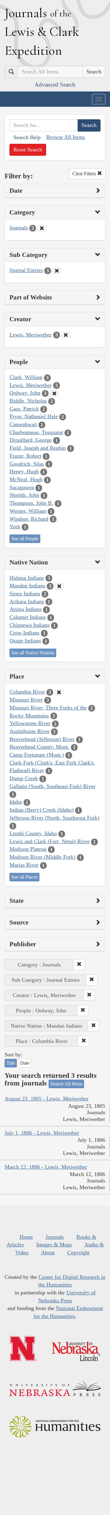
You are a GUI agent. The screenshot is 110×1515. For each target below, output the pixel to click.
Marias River (23, 865)
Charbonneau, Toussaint (36, 432)
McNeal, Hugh (25, 479)
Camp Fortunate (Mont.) (36, 755)
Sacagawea (21, 487)
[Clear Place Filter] (59, 692)
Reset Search (27, 150)
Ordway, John (24, 393)
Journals (18, 228)
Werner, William (27, 511)
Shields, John (24, 495)
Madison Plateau (27, 849)
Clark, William (25, 377)
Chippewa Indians (29, 625)
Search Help (27, 137)
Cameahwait (23, 424)
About (48, 1252)
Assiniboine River (29, 731)
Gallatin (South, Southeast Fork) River (52, 786)
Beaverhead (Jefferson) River (42, 739)
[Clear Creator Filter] (65, 335)
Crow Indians (24, 633)
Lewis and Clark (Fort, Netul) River (49, 841)
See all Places (24, 877)
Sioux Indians (24, 593)
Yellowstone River (29, 723)
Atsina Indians (25, 609)
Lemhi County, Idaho (33, 833)
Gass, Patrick (24, 409)
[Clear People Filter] (54, 393)
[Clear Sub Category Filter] (57, 271)
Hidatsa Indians (26, 578)
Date (24, 1063)
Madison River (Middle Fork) (42, 857)
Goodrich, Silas (26, 464)
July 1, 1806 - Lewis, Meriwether (42, 1133)
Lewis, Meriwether (30, 335)
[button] (79, 964)
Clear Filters (84, 173)
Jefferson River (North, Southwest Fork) (54, 818)
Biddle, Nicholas (28, 401)
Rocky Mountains (29, 716)
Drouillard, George (30, 440)
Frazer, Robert (25, 456)
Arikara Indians (26, 601)
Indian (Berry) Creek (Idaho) (41, 810)
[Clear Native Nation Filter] (59, 586)
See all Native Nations (32, 652)
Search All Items (66, 1083)
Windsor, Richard (28, 519)
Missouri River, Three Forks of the (48, 708)
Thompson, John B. (31, 503)
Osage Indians (25, 641)
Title (10, 1063)
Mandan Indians (27, 586)
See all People (24, 538)
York (14, 526)
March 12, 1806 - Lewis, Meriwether (46, 1167)
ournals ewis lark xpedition (42, 31)
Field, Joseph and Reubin (37, 448)
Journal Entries (26, 270)
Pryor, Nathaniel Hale (33, 416)
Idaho (15, 802)
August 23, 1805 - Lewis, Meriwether (47, 1099)
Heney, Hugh (24, 471)
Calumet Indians (27, 617)
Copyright (78, 1252)
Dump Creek (23, 778)
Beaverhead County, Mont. (39, 747)
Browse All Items (65, 137)
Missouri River (26, 700)
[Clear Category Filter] (42, 228)
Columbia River (27, 692)
